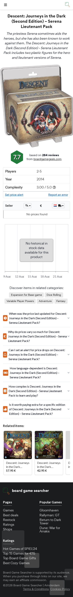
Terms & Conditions (36, 589)
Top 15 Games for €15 (19, 553)
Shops (7, 529)
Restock (9, 520)
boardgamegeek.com (48, 159)
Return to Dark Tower (50, 521)
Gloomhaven (49, 510)
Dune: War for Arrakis (49, 529)
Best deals (10, 515)
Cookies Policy (60, 589)
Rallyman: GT (49, 515)
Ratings (8, 524)
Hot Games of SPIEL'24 (20, 549)
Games (8, 510)
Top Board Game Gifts (19, 558)
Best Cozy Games (16, 563)
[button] (6, 5)
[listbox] (27, 206)
